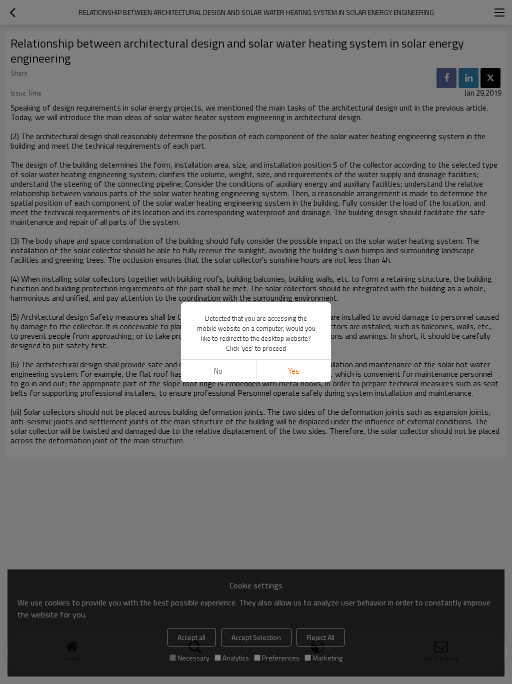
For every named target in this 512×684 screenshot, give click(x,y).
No (218, 371)
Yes (294, 371)
